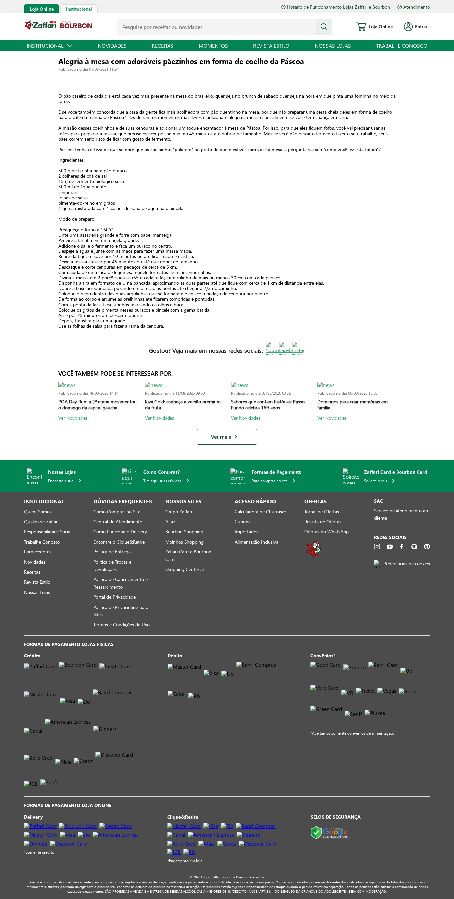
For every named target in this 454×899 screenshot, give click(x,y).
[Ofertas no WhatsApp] (314, 556)
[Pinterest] (427, 546)
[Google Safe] (330, 833)
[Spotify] (414, 546)
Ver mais (221, 437)
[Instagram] (377, 546)
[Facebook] (402, 546)
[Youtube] (390, 546)
